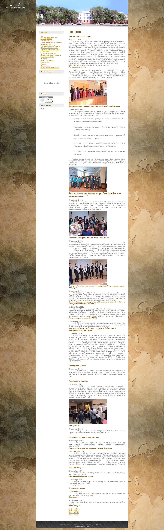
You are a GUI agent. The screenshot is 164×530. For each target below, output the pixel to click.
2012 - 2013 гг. (74, 514)
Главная (44, 32)
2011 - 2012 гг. (74, 513)
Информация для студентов (51, 55)
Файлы (43, 64)
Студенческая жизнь (48, 53)
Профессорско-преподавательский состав (50, 45)
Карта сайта (45, 62)
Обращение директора (49, 37)
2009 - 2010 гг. (74, 509)
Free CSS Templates (98, 524)
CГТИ (15, 4)
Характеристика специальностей (46, 40)
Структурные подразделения (51, 42)
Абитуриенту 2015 (47, 57)
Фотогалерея (45, 66)
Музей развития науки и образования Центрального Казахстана (50, 49)
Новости (44, 59)
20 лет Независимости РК (50, 68)
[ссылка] (90, 495)
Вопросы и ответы (47, 60)
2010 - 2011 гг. (74, 511)
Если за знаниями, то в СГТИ (15, 8)
